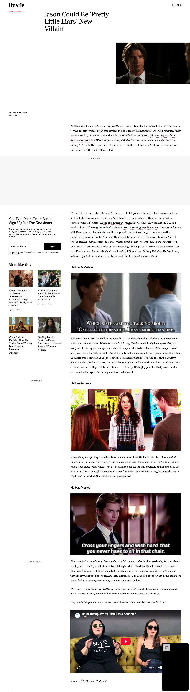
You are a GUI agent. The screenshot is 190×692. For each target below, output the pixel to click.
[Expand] (165, 645)
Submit (52, 246)
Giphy (99, 681)
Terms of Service (53, 252)
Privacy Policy (17, 254)
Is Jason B (156, 145)
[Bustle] (16, 5)
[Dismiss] (185, 645)
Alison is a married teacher (115, 222)
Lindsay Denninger (19, 112)
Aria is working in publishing (140, 227)
